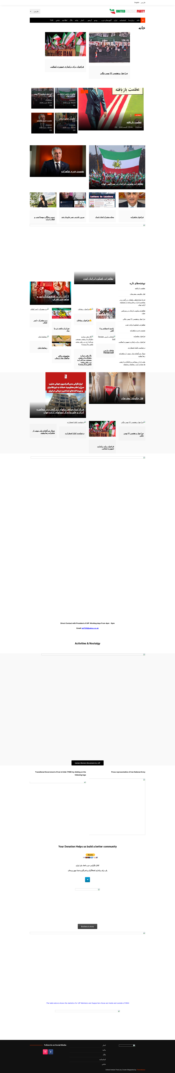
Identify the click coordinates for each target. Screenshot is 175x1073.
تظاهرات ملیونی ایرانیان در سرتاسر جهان (66, 95)
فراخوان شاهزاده (137, 217)
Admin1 (73, 100)
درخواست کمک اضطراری (136, 348)
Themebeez (141, 1070)
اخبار (49, 114)
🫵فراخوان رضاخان (84, 320)
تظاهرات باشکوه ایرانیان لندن (98, 278)
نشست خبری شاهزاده (44, 121)
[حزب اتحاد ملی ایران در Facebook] (50, 1051)
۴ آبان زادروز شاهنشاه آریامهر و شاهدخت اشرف (53, 298)
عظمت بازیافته (140, 288)
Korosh (139, 127)
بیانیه (139, 115)
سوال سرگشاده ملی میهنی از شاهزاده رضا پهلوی (132, 355)
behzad (49, 100)
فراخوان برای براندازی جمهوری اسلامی (67, 66)
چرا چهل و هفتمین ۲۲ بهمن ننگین (114, 73)
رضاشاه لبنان (42, 348)
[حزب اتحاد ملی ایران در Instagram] (45, 1051)
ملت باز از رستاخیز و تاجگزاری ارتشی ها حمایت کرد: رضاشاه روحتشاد (132, 363)
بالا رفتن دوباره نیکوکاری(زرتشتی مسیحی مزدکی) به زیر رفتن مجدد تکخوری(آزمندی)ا (84, 360)
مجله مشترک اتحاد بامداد (104, 217)
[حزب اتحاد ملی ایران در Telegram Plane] (87, 879)
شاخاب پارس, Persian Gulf (108, 351)
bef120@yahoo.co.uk (90, 628)
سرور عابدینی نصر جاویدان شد (72, 217)
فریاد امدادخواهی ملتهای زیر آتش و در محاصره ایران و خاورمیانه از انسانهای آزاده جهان (132, 302)
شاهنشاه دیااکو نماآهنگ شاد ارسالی (62, 357)
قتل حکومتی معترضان (131, 122)
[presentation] (82, 91)
